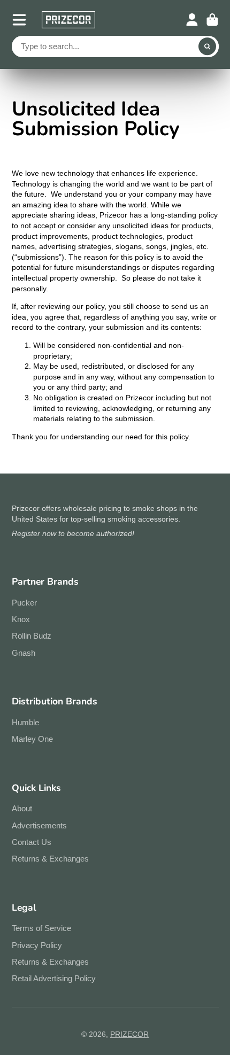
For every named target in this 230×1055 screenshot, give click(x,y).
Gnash (23, 652)
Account (192, 19)
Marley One (32, 738)
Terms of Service (41, 928)
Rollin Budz (31, 635)
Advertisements (39, 825)
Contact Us (31, 842)
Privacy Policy (37, 945)
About (22, 808)
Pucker (24, 602)
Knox (21, 619)
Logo (68, 19)
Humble (25, 722)
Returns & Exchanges (50, 858)
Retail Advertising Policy (54, 978)
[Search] (207, 46)
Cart (212, 19)
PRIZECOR (129, 1034)
